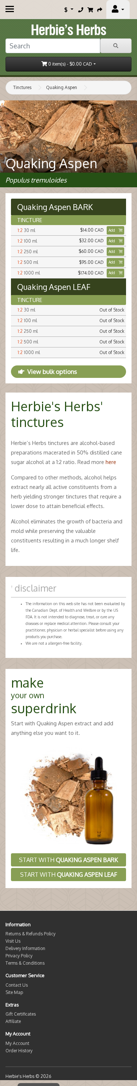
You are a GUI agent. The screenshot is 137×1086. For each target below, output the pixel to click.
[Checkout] (99, 9)
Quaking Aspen (61, 87)
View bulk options (52, 371)
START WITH (68, 860)
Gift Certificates (20, 1014)
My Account (17, 1043)
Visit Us (12, 941)
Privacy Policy (19, 955)
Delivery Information (25, 948)
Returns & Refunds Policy (30, 933)
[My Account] (118, 9)
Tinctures (22, 87)
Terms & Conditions (25, 963)
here (111, 462)
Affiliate (13, 1021)
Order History (19, 1050)
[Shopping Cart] (90, 9)
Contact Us (16, 985)
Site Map (14, 992)
